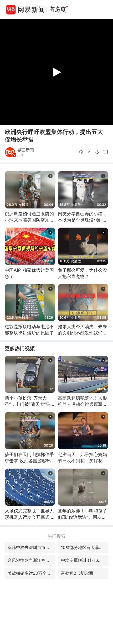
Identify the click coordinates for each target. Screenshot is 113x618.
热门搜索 (56, 536)
